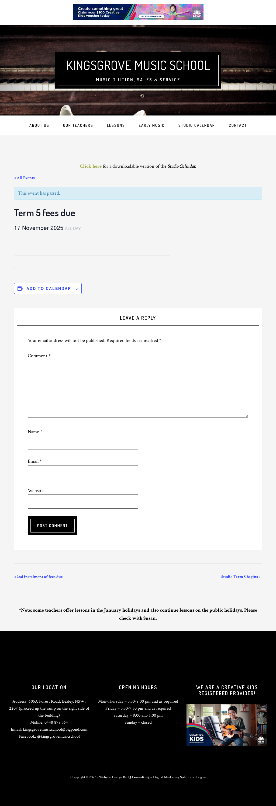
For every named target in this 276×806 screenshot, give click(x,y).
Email (35, 461)
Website (36, 491)
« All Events (24, 177)
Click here (91, 166)
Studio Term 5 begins (241, 576)
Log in (201, 777)
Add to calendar (48, 288)
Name (35, 432)
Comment (39, 356)
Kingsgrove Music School (138, 65)
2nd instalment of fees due (38, 576)
